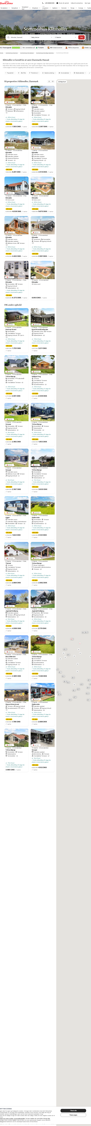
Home (1, 53)
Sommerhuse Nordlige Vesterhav (45, 53)
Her (49, 1118)
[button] (63, 653)
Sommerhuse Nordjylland (27, 53)
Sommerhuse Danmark (12, 53)
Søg (81, 37)
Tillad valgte (73, 1115)
